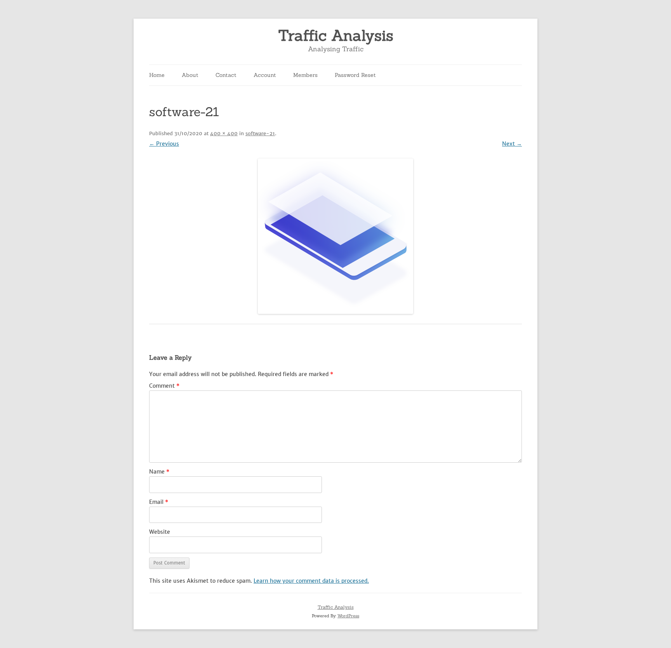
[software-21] (335, 236)
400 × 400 (224, 133)
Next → (512, 143)
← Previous (164, 143)
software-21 (260, 133)
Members (305, 74)
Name (159, 471)
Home (157, 74)
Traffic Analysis (335, 35)
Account (265, 74)
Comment (164, 385)
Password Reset (355, 74)
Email (158, 501)
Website (159, 531)
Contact (226, 74)
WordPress (348, 615)
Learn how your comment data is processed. (311, 580)
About (190, 74)
